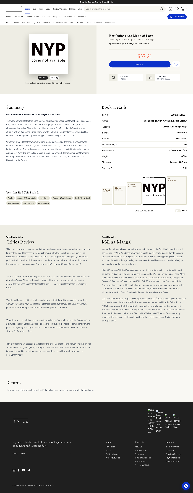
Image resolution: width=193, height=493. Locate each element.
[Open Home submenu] (44, 9)
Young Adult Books (113, 458)
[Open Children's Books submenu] (40, 17)
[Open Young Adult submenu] (51, 17)
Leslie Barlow (143, 44)
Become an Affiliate (142, 465)
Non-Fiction (18, 17)
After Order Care (172, 461)
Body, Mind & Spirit (84, 23)
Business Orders (141, 450)
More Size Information (144, 210)
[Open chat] (186, 486)
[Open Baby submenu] (51, 9)
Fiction (9, 17)
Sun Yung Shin (131, 44)
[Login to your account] (170, 9)
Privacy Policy (140, 461)
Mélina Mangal (118, 44)
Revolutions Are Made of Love (104, 23)
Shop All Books (107, 2)
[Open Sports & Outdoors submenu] (67, 9)
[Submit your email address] (68, 453)
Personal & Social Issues (64, 23)
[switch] (178, 210)
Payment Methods (173, 458)
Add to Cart (139, 64)
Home (8, 23)
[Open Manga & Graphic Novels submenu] (73, 17)
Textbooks (81, 17)
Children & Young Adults (31, 23)
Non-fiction (47, 23)
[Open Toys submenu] (37, 9)
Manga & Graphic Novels (62, 17)
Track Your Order (172, 447)
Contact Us (170, 450)
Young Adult (45, 17)
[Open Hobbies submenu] (76, 9)
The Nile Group (32, 485)
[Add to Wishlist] (176, 64)
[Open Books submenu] (30, 9)
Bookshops (139, 454)
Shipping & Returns (173, 454)
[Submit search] (163, 9)
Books (16, 23)
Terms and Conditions (143, 458)
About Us (138, 447)
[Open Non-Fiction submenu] (24, 17)
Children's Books (32, 17)
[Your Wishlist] (177, 9)
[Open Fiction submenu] (12, 17)
